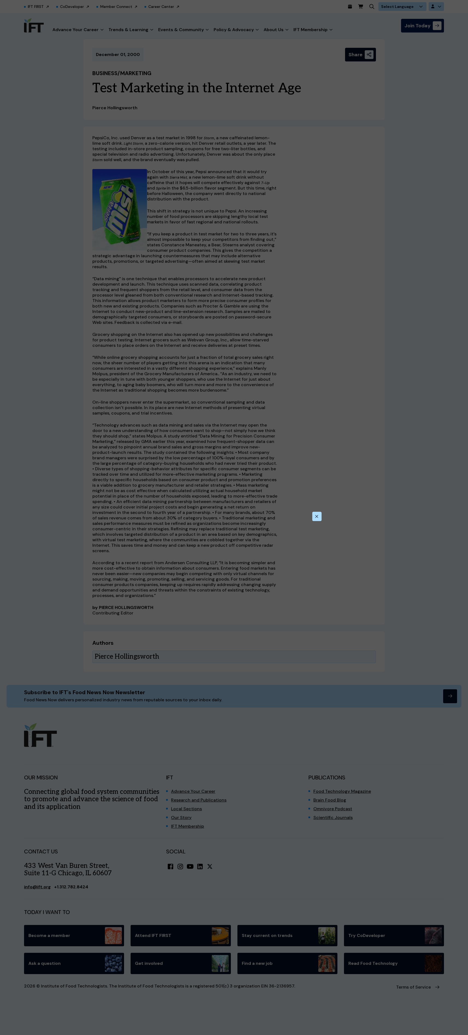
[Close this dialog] (317, 516)
